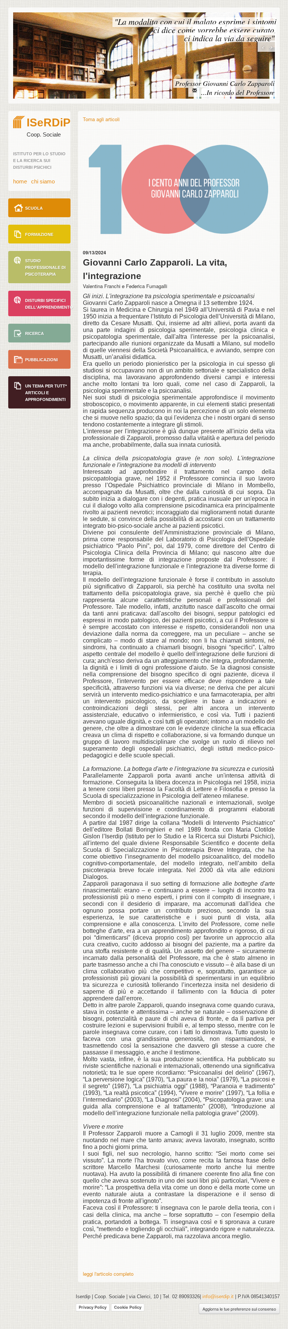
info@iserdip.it (218, 1296)
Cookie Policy (127, 1307)
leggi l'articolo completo (108, 1273)
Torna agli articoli (101, 119)
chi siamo (43, 181)
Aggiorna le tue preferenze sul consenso (239, 1309)
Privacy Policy (92, 1307)
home (20, 181)
